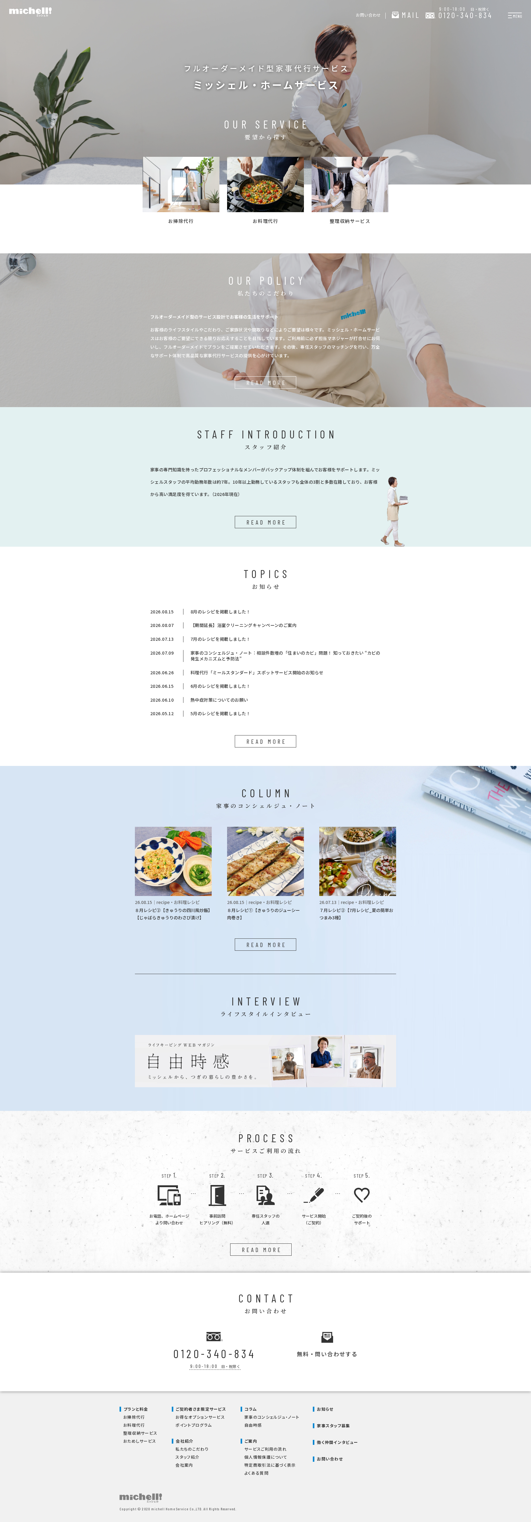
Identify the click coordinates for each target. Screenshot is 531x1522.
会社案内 (184, 1465)
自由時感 (253, 1425)
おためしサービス (139, 1441)
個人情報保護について (265, 1457)
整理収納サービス (140, 1433)
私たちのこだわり (191, 1449)
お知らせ (325, 1409)
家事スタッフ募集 (333, 1426)
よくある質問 (256, 1473)
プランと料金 (136, 1409)
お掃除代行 (134, 1417)
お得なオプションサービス (200, 1417)
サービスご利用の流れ (265, 1449)
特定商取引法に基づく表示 (270, 1465)
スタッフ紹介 (187, 1457)
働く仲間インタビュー (337, 1442)
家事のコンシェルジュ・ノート (271, 1417)
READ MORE (266, 382)
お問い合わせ (330, 1459)
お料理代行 (134, 1425)
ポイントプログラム (193, 1425)
